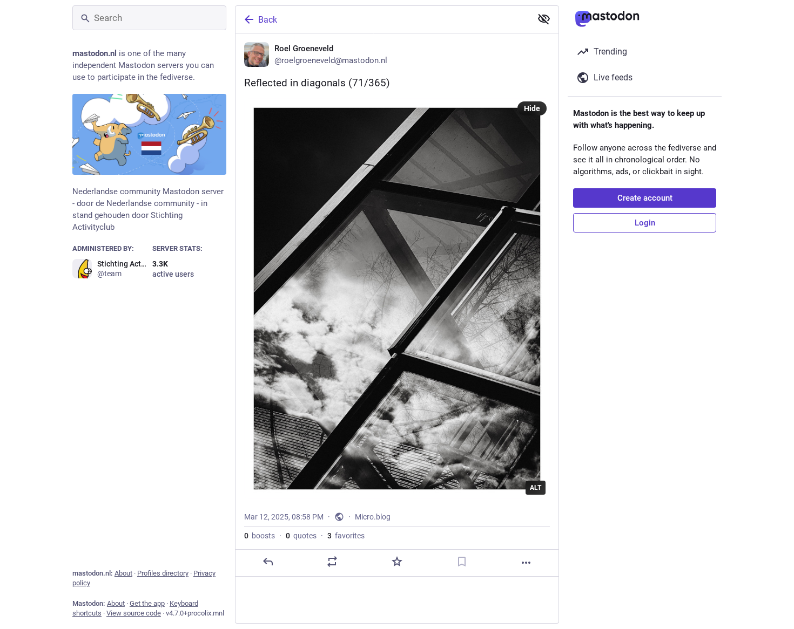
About (123, 573)
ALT (535, 487)
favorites (346, 535)
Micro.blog (373, 516)
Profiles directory (163, 573)
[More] (526, 562)
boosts (259, 535)
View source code (133, 613)
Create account (644, 198)
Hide (532, 108)
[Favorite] (397, 561)
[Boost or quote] (332, 561)
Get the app (147, 603)
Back (267, 20)
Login (645, 223)
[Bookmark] (461, 561)
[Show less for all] (544, 19)
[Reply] (267, 561)
